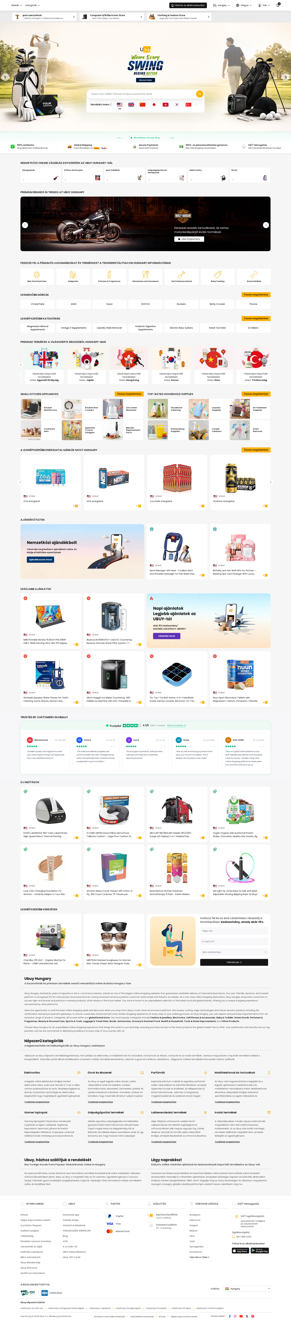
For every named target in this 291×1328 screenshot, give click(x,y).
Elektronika (32, 1072)
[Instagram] (235, 1316)
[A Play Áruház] (260, 1251)
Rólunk (24, 1214)
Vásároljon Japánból (100, 1308)
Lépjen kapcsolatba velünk (35, 1220)
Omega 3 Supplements (37, 327)
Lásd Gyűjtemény (191, 236)
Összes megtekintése (256, 294)
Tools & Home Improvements (200, 1021)
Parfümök (158, 1072)
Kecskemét (196, 1251)
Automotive (124, 1021)
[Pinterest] (252, 1316)
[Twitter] (246, 1316)
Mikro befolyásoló (30, 1257)
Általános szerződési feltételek (109, 1316)
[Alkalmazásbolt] (241, 1251)
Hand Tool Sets (181, 327)
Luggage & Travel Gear (96, 1021)
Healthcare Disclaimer (32, 1273)
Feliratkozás (233, 962)
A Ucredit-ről (70, 1246)
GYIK (65, 1241)
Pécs (192, 1236)
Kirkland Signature (253, 304)
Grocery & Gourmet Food (146, 1021)
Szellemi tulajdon (29, 1230)
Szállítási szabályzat (31, 1251)
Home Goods (241, 1017)
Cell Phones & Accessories (200, 1017)
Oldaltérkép (27, 1236)
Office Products (230, 1021)
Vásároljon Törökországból (210, 1308)
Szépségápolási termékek (106, 1112)
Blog (65, 1236)
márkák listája (71, 1220)
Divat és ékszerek (100, 1072)
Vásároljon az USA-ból (31, 1308)
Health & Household (172, 1021)
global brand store (99, 1017)
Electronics (179, 1017)
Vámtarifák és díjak (31, 1246)
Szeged (194, 1225)
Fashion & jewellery (161, 1017)
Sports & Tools (74, 1021)
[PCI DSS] (27, 1293)
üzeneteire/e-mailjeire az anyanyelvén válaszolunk (253, 1224)
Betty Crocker (181, 304)
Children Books (253, 327)
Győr (192, 1241)
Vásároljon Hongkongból (128, 1308)
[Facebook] (230, 1316)
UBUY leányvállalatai (74, 1251)
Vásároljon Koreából (156, 1308)
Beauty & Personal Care (51, 1021)
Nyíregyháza (197, 1246)
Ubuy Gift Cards (71, 1257)
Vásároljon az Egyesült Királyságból (66, 1308)
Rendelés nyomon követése (35, 1241)
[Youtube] (241, 1316)
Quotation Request (31, 1225)
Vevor (73, 304)
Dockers (145, 304)
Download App (71, 1214)
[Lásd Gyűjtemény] (145, 224)
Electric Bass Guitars (145, 327)
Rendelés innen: (100, 104)
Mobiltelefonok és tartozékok (235, 1072)
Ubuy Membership (30, 1262)
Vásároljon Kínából (181, 1308)
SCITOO (109, 304)
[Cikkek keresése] (199, 94)
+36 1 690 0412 (243, 1236)
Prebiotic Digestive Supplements (109, 328)
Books (113, 1021)
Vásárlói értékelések (74, 1225)
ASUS (37, 304)
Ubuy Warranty (28, 1267)
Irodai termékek (226, 1112)
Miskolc (194, 1230)
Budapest (195, 1214)
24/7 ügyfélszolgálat (252, 1216)
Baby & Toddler (224, 1017)
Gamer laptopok (35, 1112)
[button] (221, 5)
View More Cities (199, 1257)
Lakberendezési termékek (169, 1112)
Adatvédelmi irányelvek (142, 1316)
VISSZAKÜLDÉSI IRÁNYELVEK (77, 1230)
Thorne (217, 304)
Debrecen (195, 1220)
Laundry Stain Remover (73, 327)
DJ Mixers (217, 327)
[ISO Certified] (50, 1292)
